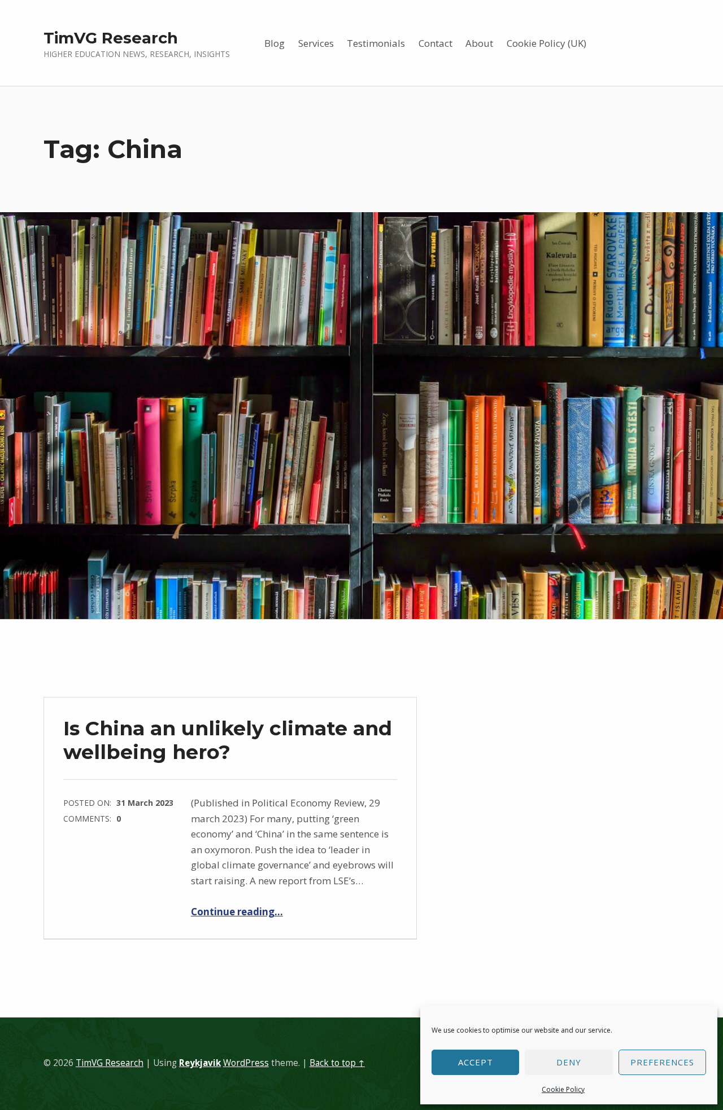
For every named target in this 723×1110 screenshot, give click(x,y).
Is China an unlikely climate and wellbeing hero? (227, 740)
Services (316, 43)
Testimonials (376, 43)
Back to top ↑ (337, 1063)
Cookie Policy (563, 1089)
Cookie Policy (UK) (546, 43)
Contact (435, 43)
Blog (274, 43)
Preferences (662, 1062)
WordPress (246, 1063)
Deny (568, 1062)
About (479, 43)
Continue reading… (237, 911)
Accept (475, 1062)
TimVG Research (110, 37)
